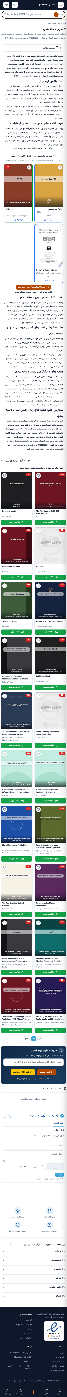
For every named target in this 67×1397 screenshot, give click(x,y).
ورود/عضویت (7, 1394)
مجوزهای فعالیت (57, 1370)
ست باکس (14, 86)
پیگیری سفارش (26, 1337)
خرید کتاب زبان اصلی (35, 140)
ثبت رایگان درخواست (21, 1072)
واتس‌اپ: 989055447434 (21, 1352)
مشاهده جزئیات (48, 522)
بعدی (26, 1038)
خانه (64, 23)
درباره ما (61, 1352)
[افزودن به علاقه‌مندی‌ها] (60, 167)
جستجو (60, 1394)
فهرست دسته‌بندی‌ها (24, 1324)
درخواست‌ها (20, 1394)
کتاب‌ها (29, 1320)
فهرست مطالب (49, 48)
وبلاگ (29, 1329)
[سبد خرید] (6, 5)
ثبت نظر (59, 1174)
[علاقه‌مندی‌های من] (15, 5)
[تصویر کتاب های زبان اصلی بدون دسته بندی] (33, 148)
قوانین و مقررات (58, 1366)
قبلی (40, 1038)
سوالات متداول (58, 1361)
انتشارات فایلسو (47, 5)
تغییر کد (23, 1166)
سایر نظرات (58, 1123)
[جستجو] (56, 14)
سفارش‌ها (47, 1394)
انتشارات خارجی (38, 380)
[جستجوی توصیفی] (62, 14)
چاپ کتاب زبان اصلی (28, 342)
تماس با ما (60, 1357)
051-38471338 (25, 1361)
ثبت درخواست (26, 1333)
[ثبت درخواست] (33, 1392)
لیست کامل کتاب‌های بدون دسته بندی (31, 287)
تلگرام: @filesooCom (23, 1357)
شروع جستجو (45, 1072)
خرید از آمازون (49, 220)
